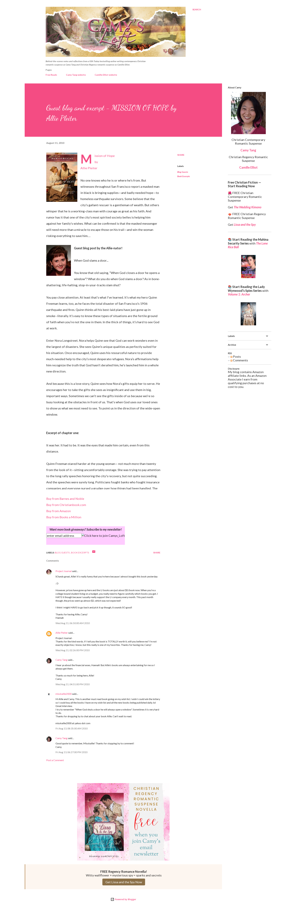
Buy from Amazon (58, 511)
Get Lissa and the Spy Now (123, 882)
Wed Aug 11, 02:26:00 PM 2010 (73, 650)
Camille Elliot (248, 167)
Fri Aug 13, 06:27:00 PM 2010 (71, 752)
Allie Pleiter (62, 632)
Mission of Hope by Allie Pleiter (97, 162)
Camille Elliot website (106, 74)
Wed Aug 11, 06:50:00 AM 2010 (73, 623)
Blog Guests (182, 172)
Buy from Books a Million (63, 517)
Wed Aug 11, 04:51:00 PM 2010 (73, 684)
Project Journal (64, 571)
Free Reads (51, 74)
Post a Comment (55, 760)
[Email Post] (94, 552)
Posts (236, 356)
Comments (240, 360)
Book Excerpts (183, 176)
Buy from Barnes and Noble (65, 498)
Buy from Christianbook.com (66, 505)
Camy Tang (61, 659)
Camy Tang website (76, 74)
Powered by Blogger (125, 899)
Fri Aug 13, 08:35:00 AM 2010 (72, 728)
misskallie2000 (64, 693)
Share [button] (180, 155)
